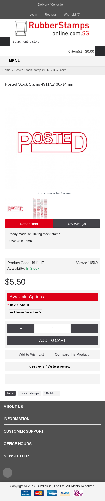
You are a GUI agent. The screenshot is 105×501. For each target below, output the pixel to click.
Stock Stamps (29, 393)
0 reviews (37, 366)
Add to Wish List (31, 354)
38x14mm (51, 393)
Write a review (59, 366)
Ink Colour (19, 305)
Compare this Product (72, 354)
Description (29, 224)
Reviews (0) (76, 224)
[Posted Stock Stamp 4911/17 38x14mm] (52, 141)
